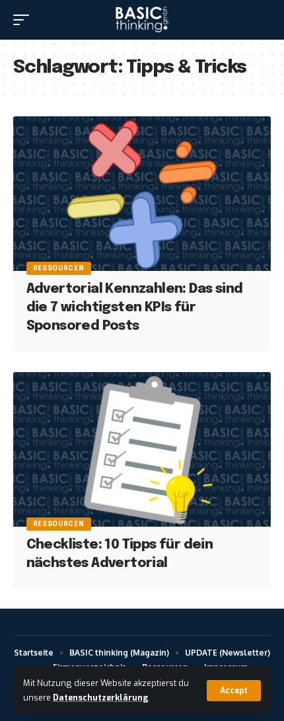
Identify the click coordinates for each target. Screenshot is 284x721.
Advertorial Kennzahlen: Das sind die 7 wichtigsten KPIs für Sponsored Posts (134, 307)
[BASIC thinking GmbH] (142, 20)
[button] (234, 690)
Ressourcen (59, 268)
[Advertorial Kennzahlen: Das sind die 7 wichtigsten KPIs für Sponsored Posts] (142, 193)
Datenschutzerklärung (100, 697)
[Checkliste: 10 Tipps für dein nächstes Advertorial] (142, 449)
